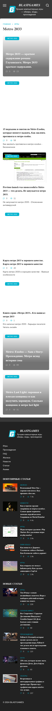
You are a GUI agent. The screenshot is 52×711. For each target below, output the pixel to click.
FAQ (5, 454)
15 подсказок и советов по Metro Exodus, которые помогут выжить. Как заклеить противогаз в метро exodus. (24, 132)
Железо (6, 457)
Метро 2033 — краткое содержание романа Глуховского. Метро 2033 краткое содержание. (21, 60)
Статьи (6, 465)
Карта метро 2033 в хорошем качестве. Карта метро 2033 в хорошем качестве (23, 262)
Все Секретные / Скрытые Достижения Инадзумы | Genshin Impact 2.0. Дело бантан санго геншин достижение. (31, 619)
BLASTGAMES (29, 5)
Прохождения (9, 450)
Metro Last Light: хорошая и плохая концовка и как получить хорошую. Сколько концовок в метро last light (24, 398)
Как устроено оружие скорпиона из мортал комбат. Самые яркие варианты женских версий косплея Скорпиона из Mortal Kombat (32, 511)
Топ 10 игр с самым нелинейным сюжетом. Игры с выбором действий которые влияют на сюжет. (33, 596)
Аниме (6, 469)
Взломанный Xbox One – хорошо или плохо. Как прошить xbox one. (30, 491)
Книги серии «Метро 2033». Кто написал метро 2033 (24, 314)
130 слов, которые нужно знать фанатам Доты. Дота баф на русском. (33, 663)
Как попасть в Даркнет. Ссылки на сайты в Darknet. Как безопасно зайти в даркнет (33, 550)
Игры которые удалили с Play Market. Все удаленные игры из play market (32, 532)
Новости (7, 461)
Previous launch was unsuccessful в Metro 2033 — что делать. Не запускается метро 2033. (24, 190)
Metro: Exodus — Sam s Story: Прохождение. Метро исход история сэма (24, 356)
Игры (5, 446)
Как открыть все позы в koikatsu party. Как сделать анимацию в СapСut (31, 568)
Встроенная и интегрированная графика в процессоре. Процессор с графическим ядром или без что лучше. (32, 684)
